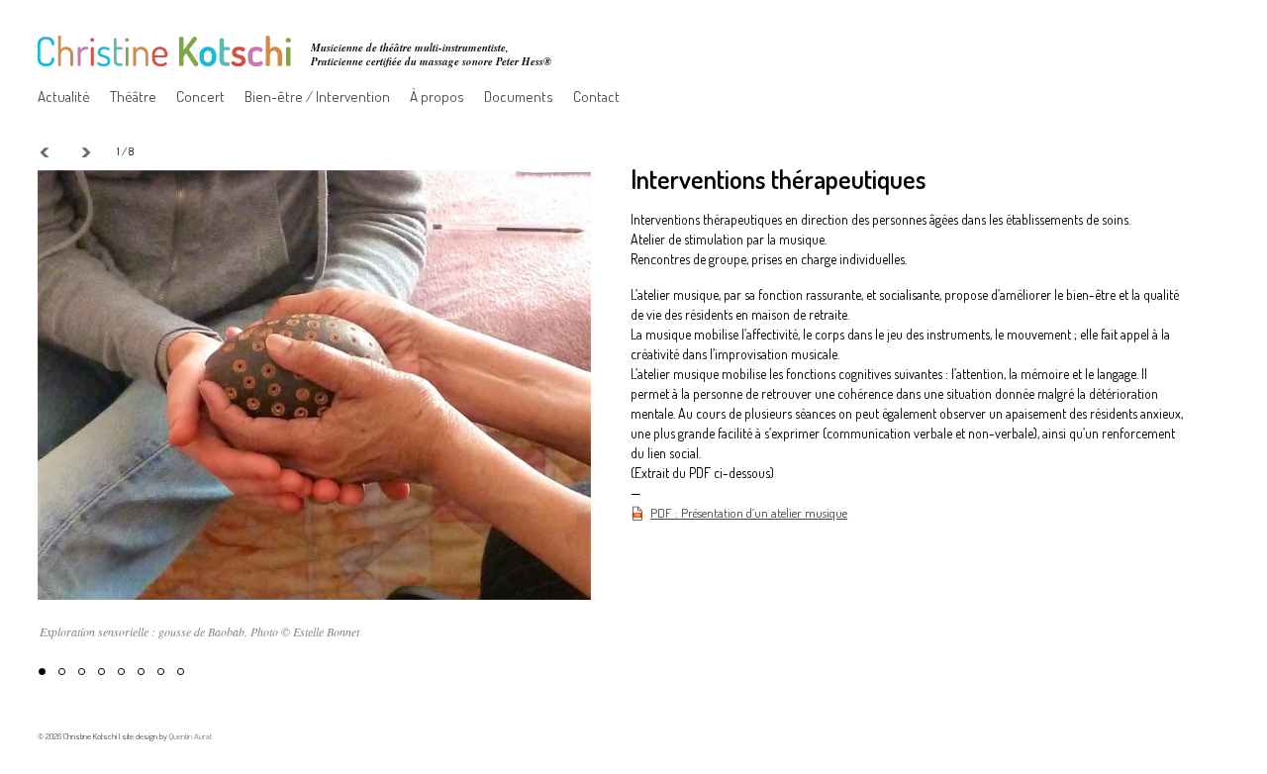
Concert (200, 96)
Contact (596, 96)
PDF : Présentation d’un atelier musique (748, 513)
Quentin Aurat (190, 735)
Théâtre (133, 96)
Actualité (64, 96)
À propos (437, 96)
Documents (518, 96)
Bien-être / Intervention (317, 96)
